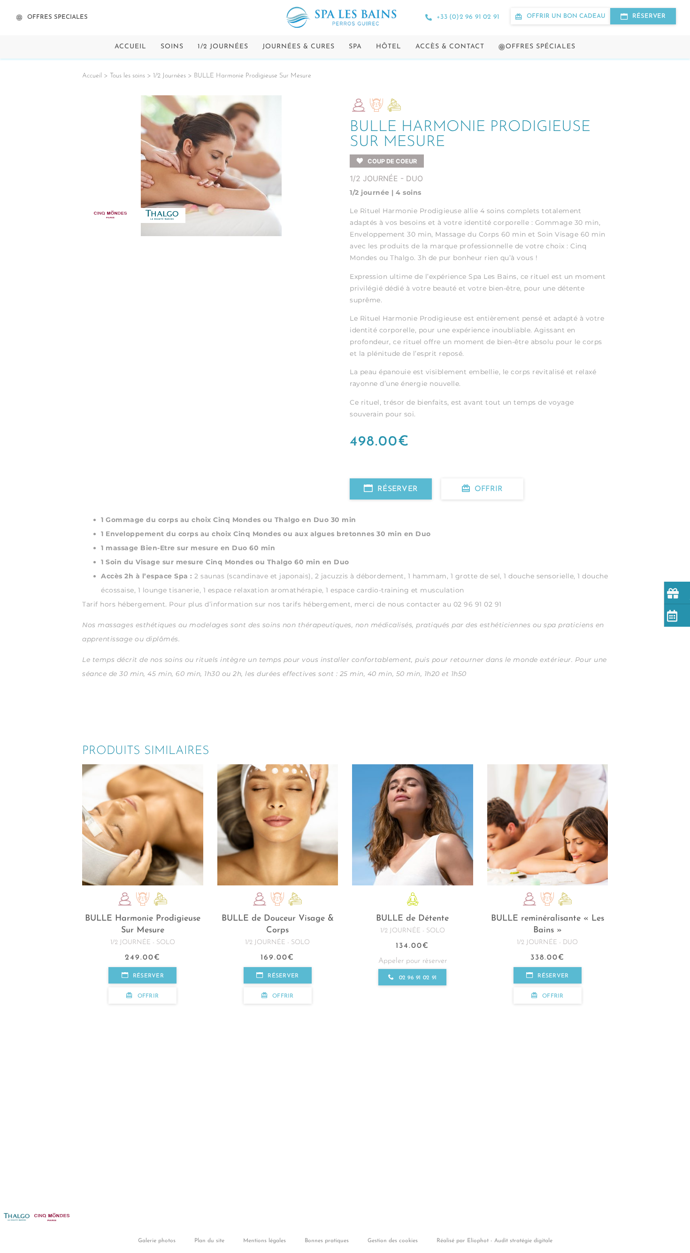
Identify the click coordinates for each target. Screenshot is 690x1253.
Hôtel (388, 46)
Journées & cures (298, 46)
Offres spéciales (540, 46)
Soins (172, 46)
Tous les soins (127, 75)
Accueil (130, 46)
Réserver (397, 489)
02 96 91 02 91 (418, 978)
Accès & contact (449, 46)
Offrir (489, 489)
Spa (355, 46)
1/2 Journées (223, 46)
